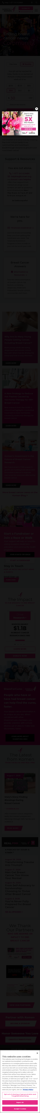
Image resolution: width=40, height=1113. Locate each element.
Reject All (20, 1102)
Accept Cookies (20, 1109)
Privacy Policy (28, 1089)
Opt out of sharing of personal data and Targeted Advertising (20, 1095)
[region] (20, 1081)
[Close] (37, 1053)
